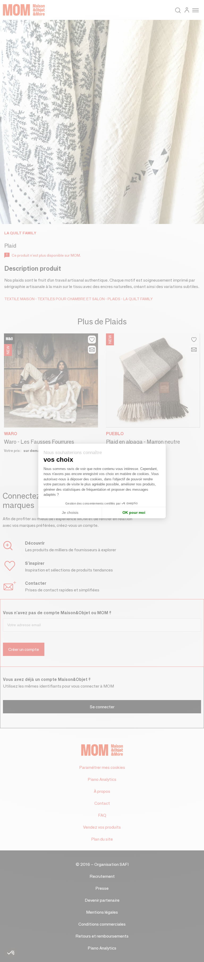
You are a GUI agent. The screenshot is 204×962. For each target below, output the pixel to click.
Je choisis (70, 512)
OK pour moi (133, 512)
